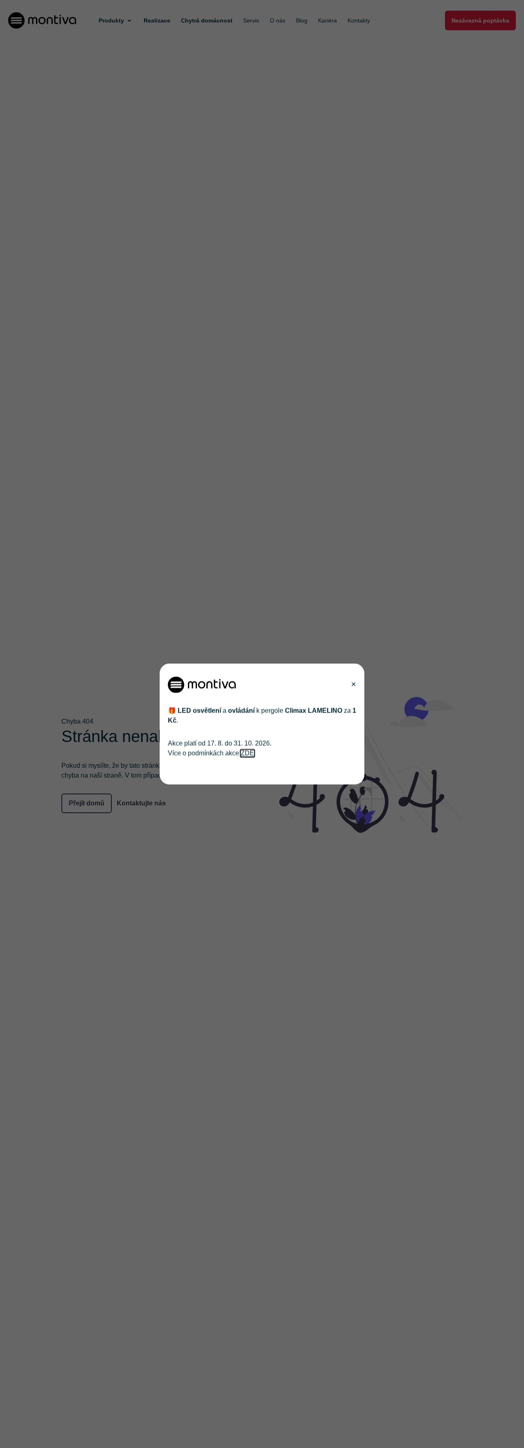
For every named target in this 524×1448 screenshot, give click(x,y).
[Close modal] (353, 685)
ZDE (247, 753)
